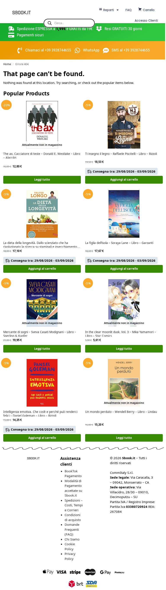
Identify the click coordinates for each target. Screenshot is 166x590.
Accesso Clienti (146, 20)
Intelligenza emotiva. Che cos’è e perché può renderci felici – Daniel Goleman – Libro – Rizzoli (40, 414)
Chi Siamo (72, 539)
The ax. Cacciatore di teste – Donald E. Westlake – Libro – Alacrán (41, 156)
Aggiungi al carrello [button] (124, 179)
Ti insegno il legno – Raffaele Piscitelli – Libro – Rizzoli (121, 154)
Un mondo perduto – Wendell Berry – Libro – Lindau (121, 412)
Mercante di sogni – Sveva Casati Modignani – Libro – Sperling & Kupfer (39, 334)
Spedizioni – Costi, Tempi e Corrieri (74, 505)
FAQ (129, 10)
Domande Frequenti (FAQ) (72, 529)
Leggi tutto (42, 179)
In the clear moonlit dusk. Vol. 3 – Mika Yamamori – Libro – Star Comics (120, 334)
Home (7, 64)
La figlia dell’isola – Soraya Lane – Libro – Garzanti (119, 243)
